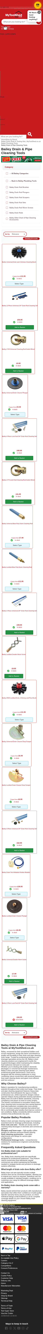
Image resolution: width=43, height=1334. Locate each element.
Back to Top (5, 1255)
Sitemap (4, 1298)
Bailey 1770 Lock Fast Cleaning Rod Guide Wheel (18, 480)
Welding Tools (5, 91)
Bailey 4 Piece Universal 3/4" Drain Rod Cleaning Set (19, 829)
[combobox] (19, 21)
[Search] (38, 21)
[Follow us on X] (15, 1328)
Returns (2, 3)
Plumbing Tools (6, 76)
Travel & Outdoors (7, 89)
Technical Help (6, 1301)
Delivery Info (6, 1281)
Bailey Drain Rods (16, 213)
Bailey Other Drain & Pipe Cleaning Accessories (22, 219)
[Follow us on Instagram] (23, 1328)
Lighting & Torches (7, 66)
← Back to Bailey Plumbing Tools (23, 181)
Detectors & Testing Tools (9, 49)
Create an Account (5, 4)
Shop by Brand (5, 121)
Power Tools (4, 80)
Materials (3, 70)
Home (2, 0)
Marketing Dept (7, 1291)
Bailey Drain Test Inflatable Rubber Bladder (16, 872)
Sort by (7, 234)
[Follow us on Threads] (10, 1328)
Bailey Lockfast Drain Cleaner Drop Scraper (16, 785)
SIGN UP (3, 108)
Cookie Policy (6, 1276)
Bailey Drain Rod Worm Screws (21, 208)
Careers (4, 1261)
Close (2, 97)
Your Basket (5, 27)
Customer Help (5, 130)
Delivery (2, 2)
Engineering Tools (6, 53)
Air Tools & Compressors (9, 38)
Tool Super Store (7, 1311)
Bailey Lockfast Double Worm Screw (14, 654)
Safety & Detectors (7, 82)
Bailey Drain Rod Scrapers (19, 197)
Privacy (4, 1293)
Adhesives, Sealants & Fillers (11, 36)
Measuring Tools (6, 72)
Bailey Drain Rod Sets (17, 202)
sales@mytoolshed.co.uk (7, 8)
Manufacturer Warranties (10, 1286)
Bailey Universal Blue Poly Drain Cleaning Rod (17, 523)
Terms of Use (6, 1308)
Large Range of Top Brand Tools (10, 1206)
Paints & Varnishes (7, 74)
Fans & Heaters (6, 55)
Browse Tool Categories (9, 119)
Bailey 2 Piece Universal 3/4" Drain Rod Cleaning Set (19, 611)
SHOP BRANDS (6, 101)
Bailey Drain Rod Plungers (19, 192)
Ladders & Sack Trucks (8, 64)
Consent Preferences (9, 1268)
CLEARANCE (5, 106)
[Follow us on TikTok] (27, 1328)
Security (3, 83)
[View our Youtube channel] (19, 1328)
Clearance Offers (6, 126)
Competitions (6, 1266)
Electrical (3, 51)
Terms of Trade (7, 1306)
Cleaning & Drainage (8, 44)
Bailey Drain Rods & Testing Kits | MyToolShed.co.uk (21, 141)
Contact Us (4, 128)
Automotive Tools (6, 40)
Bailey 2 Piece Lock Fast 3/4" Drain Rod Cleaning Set (19, 1003)
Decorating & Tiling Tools (9, 47)
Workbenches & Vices (8, 93)
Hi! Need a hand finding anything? (33, 16)
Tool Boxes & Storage (8, 85)
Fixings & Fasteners (7, 57)
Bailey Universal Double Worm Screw (14, 959)
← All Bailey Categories (18, 173)
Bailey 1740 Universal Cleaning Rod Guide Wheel (18, 349)
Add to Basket (20, 327)
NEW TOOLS (5, 102)
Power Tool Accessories (9, 78)
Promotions (4, 125)
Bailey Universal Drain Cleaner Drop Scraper (16, 741)
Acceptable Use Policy (10, 1258)
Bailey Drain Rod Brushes (19, 187)
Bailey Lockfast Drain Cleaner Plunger (14, 916)
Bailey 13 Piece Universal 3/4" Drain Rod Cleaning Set (20, 305)
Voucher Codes (7, 1313)
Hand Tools (4, 61)
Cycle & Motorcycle (7, 45)
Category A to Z (6, 99)
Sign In (2, 6)
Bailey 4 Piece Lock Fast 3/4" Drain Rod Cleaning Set (19, 436)
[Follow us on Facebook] (6, 1328)
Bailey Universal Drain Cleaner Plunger (15, 393)
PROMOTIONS (5, 104)
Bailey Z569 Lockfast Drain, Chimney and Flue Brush (19, 698)
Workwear (4, 95)
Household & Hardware (9, 63)
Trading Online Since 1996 (15, 1209)
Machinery (4, 68)
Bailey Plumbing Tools (9, 143)
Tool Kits (3, 87)
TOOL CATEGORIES (8, 32)
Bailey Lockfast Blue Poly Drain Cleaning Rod (17, 567)
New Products (5, 123)
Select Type (19, 284)
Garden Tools (5, 59)
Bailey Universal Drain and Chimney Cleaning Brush (19, 262)
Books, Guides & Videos (9, 42)
